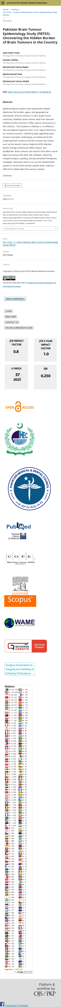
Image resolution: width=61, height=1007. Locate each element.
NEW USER (10, 317)
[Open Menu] (3, 3)
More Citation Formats (14, 228)
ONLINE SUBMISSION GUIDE (18, 328)
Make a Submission (15, 299)
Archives (15, 9)
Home (5, 9)
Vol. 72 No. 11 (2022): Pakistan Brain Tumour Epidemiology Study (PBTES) (30, 13)
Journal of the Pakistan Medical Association (27, 3)
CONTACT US (11, 322)
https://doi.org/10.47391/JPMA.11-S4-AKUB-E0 (29, 92)
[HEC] (19, 455)
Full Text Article (13, 185)
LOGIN (8, 311)
